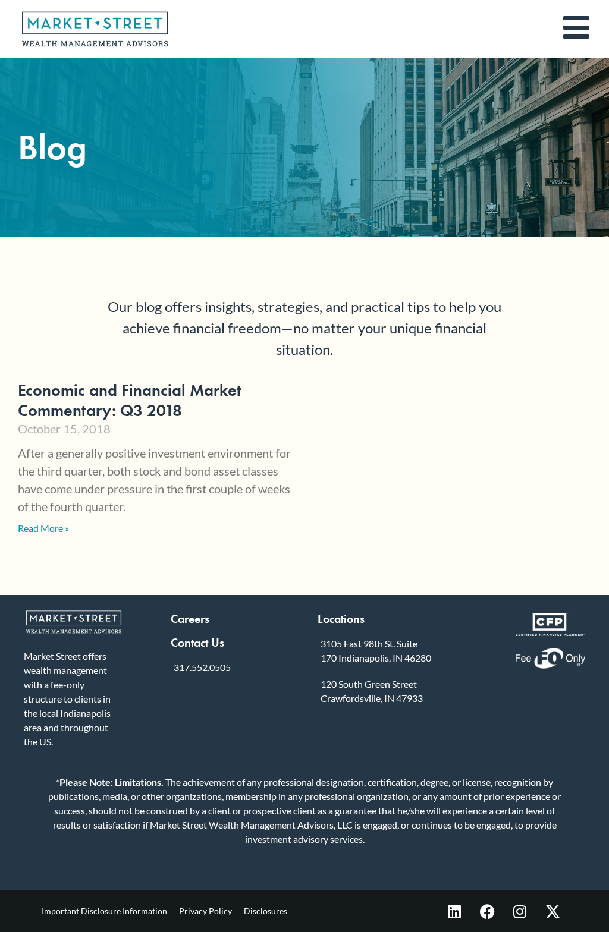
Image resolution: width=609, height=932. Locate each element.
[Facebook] (487, 911)
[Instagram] (520, 911)
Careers (190, 618)
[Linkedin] (454, 911)
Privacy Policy (205, 911)
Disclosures (265, 911)
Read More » (43, 528)
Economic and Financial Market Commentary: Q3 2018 (129, 400)
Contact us (197, 642)
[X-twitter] (552, 911)
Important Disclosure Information (104, 911)
